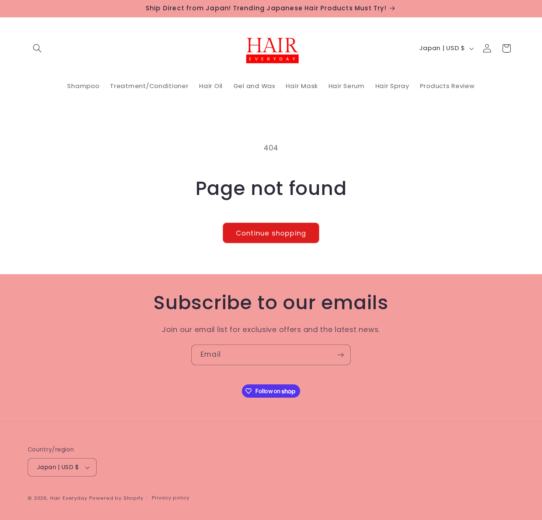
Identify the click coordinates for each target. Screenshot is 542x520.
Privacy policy (171, 497)
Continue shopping (271, 233)
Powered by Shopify (116, 498)
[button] (37, 48)
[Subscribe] (340, 355)
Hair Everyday (68, 498)
